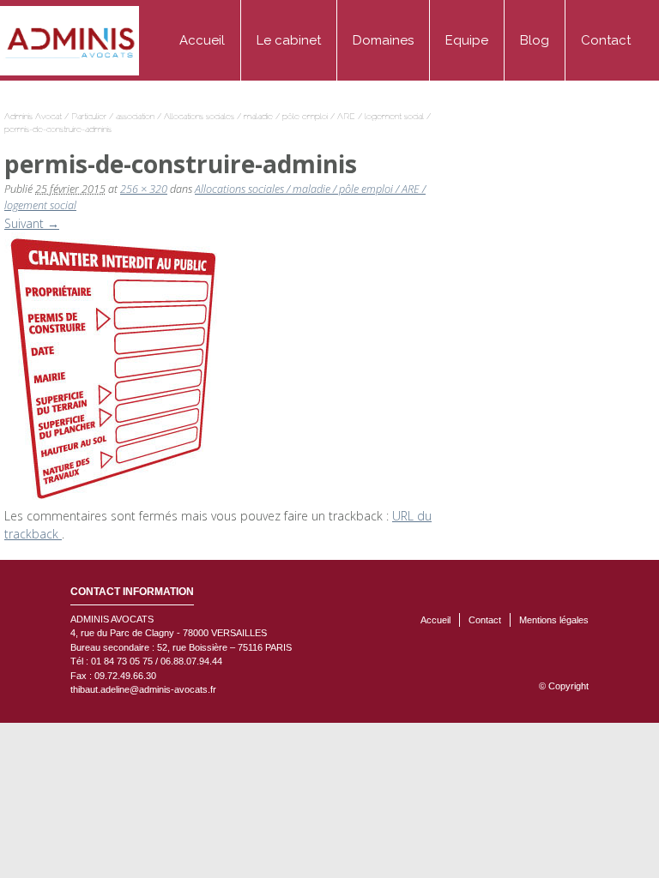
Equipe (466, 40)
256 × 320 (143, 189)
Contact (606, 40)
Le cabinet (289, 40)
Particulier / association (112, 116)
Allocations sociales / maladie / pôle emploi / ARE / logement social (294, 116)
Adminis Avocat (33, 116)
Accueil (202, 40)
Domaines (383, 40)
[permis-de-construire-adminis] (114, 368)
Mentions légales (554, 620)
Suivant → (31, 223)
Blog (534, 40)
